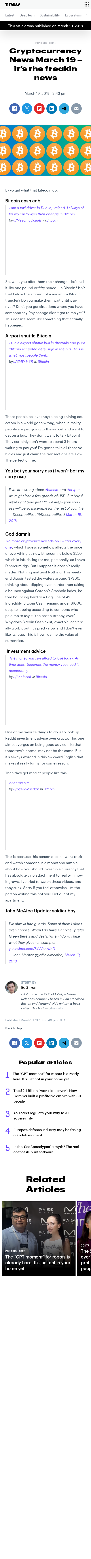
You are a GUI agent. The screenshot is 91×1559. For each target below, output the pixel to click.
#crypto (73, 489)
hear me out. (19, 783)
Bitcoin (52, 220)
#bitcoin (51, 489)
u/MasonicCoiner (27, 220)
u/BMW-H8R (23, 361)
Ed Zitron (28, 987)
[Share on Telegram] (64, 1043)
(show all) (56, 1008)
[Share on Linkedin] (51, 1043)
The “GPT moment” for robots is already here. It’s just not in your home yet (46, 1076)
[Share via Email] (76, 1043)
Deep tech (27, 15)
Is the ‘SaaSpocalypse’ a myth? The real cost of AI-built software (46, 1149)
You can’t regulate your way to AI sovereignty (41, 1115)
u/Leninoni (22, 677)
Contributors (45, 43)
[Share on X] (27, 1043)
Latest (9, 15)
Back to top (13, 1028)
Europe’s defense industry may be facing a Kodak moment (47, 1132)
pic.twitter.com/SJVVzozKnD (32, 948)
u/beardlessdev (26, 789)
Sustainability (50, 15)
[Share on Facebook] (14, 1043)
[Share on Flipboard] (39, 1043)
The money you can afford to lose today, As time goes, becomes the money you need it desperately (44, 664)
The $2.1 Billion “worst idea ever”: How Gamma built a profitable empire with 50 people (47, 1095)
